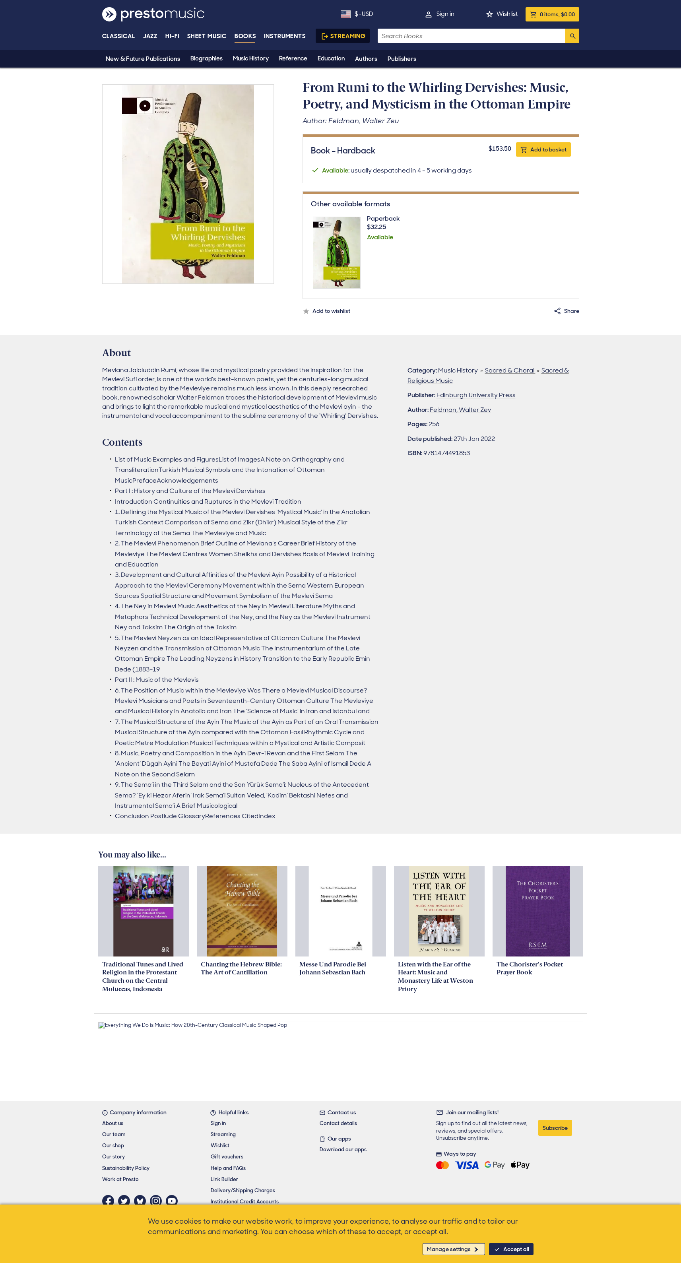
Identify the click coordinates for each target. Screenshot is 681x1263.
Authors (366, 59)
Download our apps (343, 1149)
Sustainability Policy (125, 1168)
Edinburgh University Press (476, 395)
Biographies (206, 58)
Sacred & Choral (510, 370)
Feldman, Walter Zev (460, 409)
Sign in (445, 14)
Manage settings (449, 1249)
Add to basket (548, 149)
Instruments (285, 36)
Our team (114, 1134)
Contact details (338, 1123)
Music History (251, 58)
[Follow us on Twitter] (126, 1201)
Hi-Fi (172, 36)
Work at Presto (120, 1179)
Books (245, 36)
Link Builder (224, 1179)
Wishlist (507, 14)
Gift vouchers (227, 1156)
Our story (113, 1156)
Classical (118, 36)
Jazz (150, 36)
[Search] (572, 36)
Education (331, 58)
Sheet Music (207, 36)
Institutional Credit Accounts (245, 1201)
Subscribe (555, 1127)
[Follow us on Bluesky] (142, 1201)
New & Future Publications (143, 59)
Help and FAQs (228, 1168)
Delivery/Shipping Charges (243, 1190)
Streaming (348, 36)
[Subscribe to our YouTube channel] (174, 1201)
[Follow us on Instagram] (158, 1201)
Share (571, 310)
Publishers (402, 59)
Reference (293, 58)
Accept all (516, 1249)
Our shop (113, 1145)
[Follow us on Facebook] (110, 1201)
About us (112, 1123)
